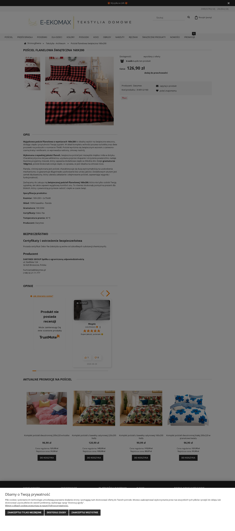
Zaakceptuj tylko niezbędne (25, 512)
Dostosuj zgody (56, 512)
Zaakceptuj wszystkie (84, 512)
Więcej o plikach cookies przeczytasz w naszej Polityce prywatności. (36, 505)
